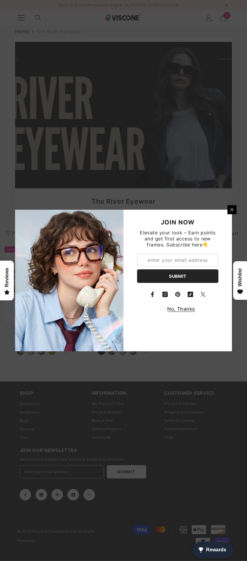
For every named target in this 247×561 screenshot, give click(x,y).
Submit (177, 276)
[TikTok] (190, 294)
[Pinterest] (177, 294)
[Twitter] (203, 294)
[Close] (231, 209)
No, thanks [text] (181, 309)
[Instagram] (165, 294)
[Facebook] (152, 294)
